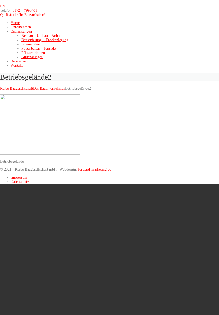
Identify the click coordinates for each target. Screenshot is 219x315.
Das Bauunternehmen (49, 88)
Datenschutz (20, 182)
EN (2, 6)
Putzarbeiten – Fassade (38, 48)
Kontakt (17, 66)
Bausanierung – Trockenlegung (44, 40)
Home (15, 23)
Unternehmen (21, 27)
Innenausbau (30, 44)
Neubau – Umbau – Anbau (41, 36)
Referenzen (19, 61)
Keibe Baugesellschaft (16, 88)
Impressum (19, 177)
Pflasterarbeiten (33, 53)
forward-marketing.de (94, 169)
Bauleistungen (21, 31)
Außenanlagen (32, 57)
